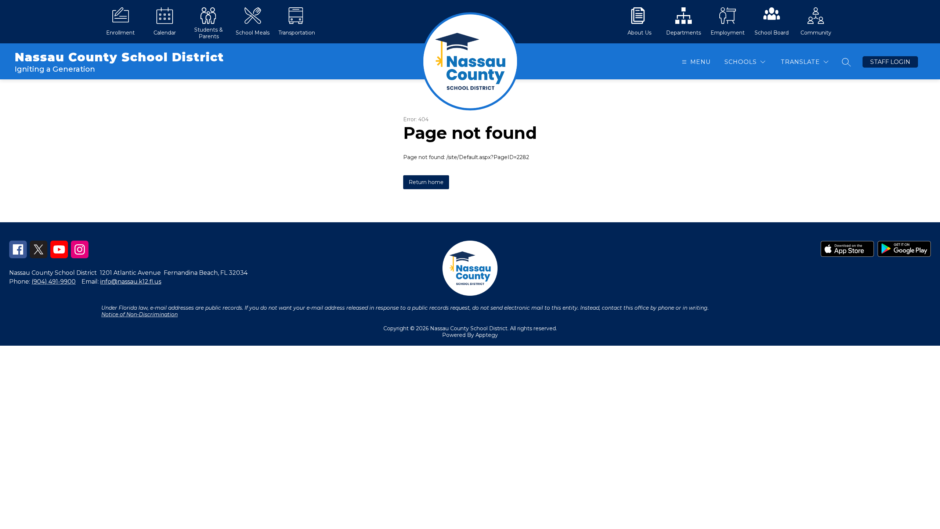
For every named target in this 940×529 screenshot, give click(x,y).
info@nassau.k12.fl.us (130, 281)
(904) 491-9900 (54, 281)
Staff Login (890, 61)
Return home (426, 182)
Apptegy (487, 335)
